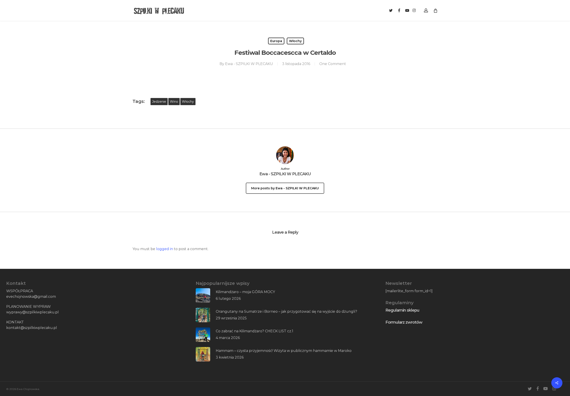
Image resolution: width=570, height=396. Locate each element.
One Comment (332, 64)
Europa (276, 41)
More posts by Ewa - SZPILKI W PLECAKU (285, 188)
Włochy (295, 41)
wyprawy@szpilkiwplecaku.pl (32, 312)
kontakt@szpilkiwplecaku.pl (31, 328)
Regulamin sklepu (402, 310)
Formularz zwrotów (403, 322)
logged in (164, 249)
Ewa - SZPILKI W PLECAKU (249, 64)
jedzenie (159, 102)
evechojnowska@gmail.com (31, 296)
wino (174, 102)
